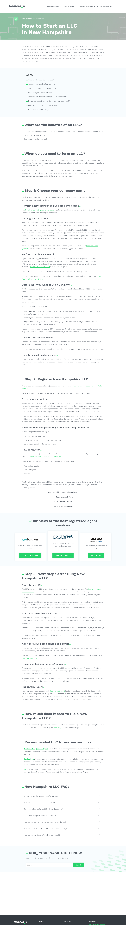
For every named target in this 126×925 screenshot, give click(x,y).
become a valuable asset (40, 267)
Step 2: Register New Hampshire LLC (42, 93)
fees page (58, 728)
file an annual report (57, 691)
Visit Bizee (96, 555)
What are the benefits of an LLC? (41, 80)
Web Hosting (69, 6)
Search (78, 865)
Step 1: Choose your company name (42, 88)
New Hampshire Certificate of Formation (45, 457)
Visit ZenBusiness (30, 555)
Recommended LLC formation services (43, 105)
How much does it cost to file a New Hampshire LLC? (49, 101)
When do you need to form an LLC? (42, 84)
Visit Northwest (63, 555)
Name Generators (104, 6)
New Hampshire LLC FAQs (38, 109)
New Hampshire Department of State (39, 210)
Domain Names (52, 6)
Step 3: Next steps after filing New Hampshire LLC (47, 97)
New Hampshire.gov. (30, 658)
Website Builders (86, 6)
